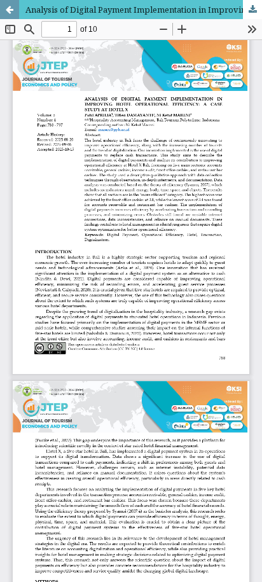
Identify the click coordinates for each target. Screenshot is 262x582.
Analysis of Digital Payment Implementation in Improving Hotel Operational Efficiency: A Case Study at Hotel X (143, 9)
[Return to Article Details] (9, 9)
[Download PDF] (252, 9)
